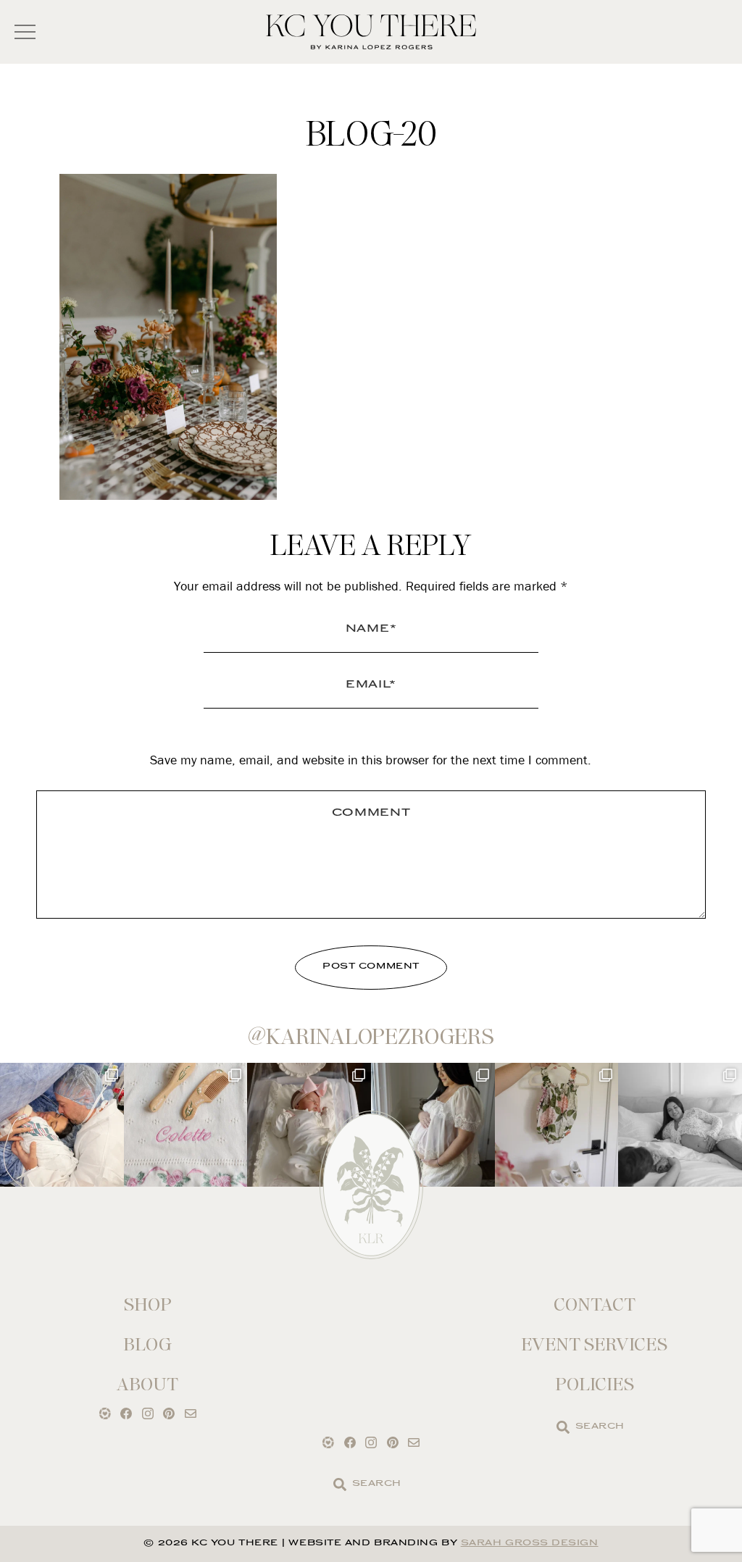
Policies (594, 1384)
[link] (563, 1427)
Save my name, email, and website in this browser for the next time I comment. (370, 759)
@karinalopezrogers (371, 1037)
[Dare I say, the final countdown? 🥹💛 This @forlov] (433, 1125)
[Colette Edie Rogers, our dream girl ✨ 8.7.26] (309, 1125)
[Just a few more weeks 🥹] (680, 1125)
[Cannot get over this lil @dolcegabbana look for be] (557, 1125)
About (147, 1384)
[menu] (25, 32)
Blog (147, 1344)
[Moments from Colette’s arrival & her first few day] (62, 1125)
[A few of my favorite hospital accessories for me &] (186, 1125)
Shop (148, 1304)
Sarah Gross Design (530, 1544)
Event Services (594, 1344)
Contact (594, 1304)
